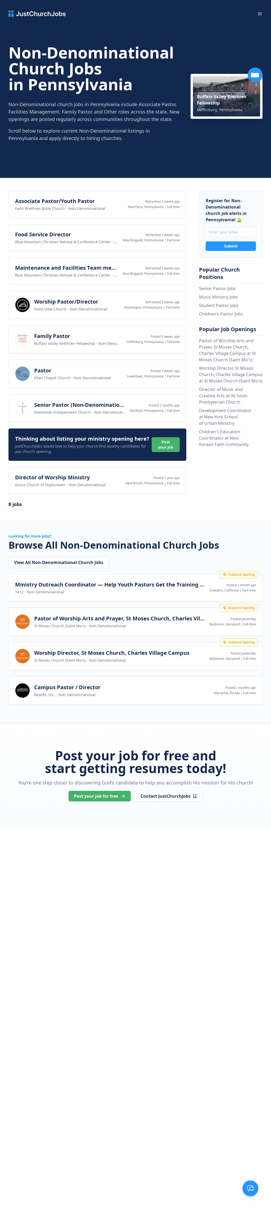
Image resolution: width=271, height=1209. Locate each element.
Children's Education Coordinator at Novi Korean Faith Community (224, 438)
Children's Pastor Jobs (221, 314)
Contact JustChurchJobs (166, 796)
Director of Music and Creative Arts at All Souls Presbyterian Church (223, 395)
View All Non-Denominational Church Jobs (58, 562)
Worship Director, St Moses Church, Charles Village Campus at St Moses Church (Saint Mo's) (231, 374)
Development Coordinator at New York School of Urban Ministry (225, 417)
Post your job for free (96, 796)
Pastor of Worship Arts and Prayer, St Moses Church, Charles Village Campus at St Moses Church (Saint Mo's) (227, 350)
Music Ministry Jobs (218, 297)
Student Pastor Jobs (219, 305)
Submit (230, 246)
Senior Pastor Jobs (217, 288)
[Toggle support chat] (250, 1188)
